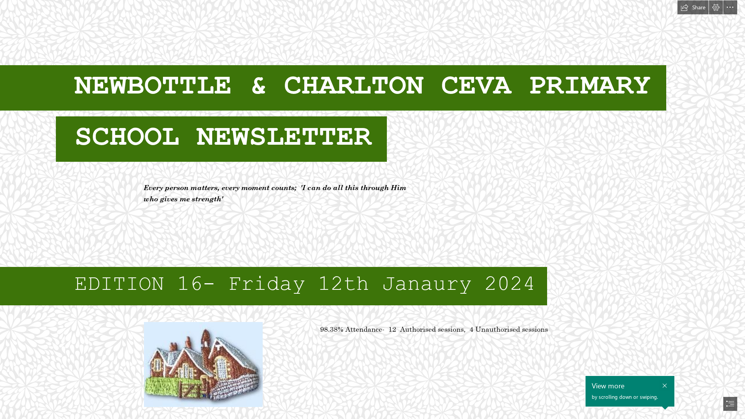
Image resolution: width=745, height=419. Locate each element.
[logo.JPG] (203, 364)
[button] (693, 7)
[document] (372, 209)
